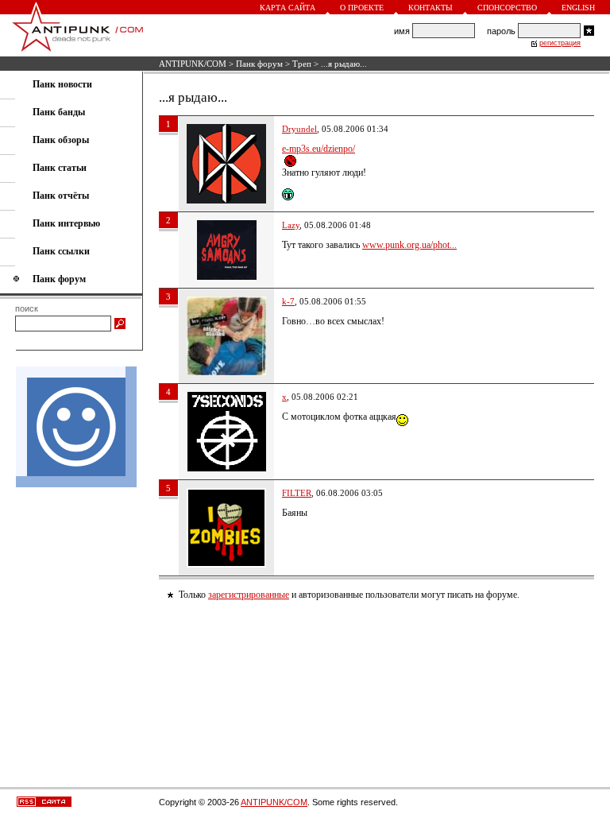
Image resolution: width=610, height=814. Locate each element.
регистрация (560, 43)
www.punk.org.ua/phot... (409, 244)
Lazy (290, 225)
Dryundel (299, 129)
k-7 (288, 301)
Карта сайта (287, 7)
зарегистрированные (248, 594)
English (578, 7)
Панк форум (259, 63)
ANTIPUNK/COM (192, 63)
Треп (301, 63)
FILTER (296, 493)
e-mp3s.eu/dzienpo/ (318, 148)
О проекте (362, 7)
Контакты (430, 7)
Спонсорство (507, 7)
